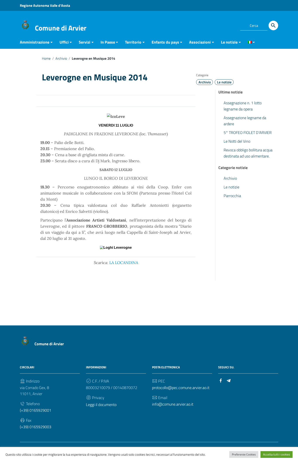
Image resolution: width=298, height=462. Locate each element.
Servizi (84, 42)
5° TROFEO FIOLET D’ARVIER (248, 132)
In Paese (108, 42)
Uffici (64, 42)
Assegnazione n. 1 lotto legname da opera (243, 106)
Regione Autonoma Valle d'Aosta (45, 5)
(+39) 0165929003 (35, 427)
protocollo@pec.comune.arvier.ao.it (180, 388)
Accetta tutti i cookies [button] (276, 454)
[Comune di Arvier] (25, 25)
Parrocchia (232, 196)
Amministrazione (34, 42)
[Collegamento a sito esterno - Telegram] (231, 24)
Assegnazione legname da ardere (245, 121)
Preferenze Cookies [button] (244, 454)
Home (46, 58)
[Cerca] (273, 25)
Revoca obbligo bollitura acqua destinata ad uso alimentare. (248, 153)
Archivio (61, 58)
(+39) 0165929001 (35, 410)
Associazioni (200, 42)
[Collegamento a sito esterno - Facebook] (223, 24)
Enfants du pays (165, 42)
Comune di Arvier (60, 28)
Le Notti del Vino (237, 141)
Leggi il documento (101, 405)
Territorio (133, 42)
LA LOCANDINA (123, 262)
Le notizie (229, 42)
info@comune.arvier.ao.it (172, 404)
